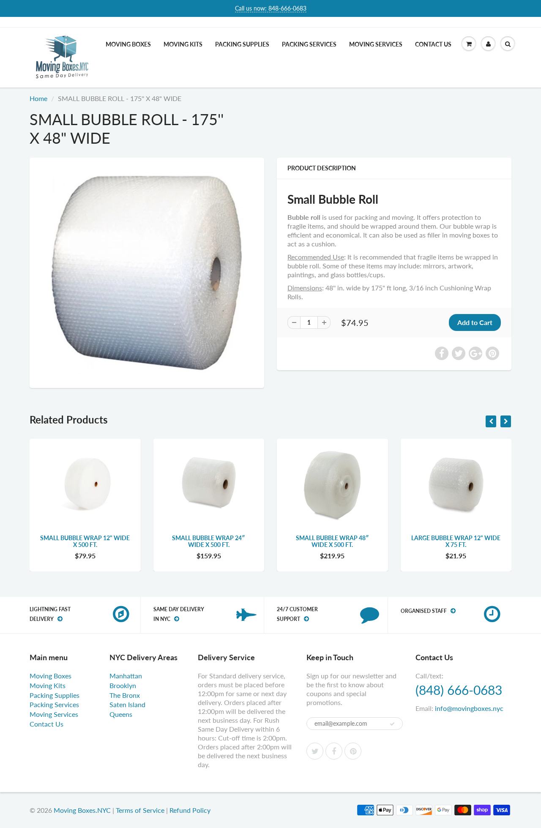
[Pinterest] (352, 751)
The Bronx (124, 695)
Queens (120, 714)
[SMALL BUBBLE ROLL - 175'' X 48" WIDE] (147, 271)
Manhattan (125, 676)
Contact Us (433, 44)
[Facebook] (333, 751)
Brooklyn (122, 685)
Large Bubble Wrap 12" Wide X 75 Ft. (455, 541)
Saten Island (127, 704)
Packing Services (309, 44)
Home (38, 98)
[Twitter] (314, 751)
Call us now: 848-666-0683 (270, 8)
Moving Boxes (128, 44)
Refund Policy (189, 810)
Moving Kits (183, 44)
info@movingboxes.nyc (469, 708)
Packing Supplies (242, 44)
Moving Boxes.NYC (82, 810)
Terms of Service (140, 810)
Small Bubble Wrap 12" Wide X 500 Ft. (85, 541)
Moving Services (375, 44)
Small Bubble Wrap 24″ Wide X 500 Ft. (208, 541)
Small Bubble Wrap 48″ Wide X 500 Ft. (332, 541)
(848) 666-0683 (458, 689)
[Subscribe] (392, 724)
